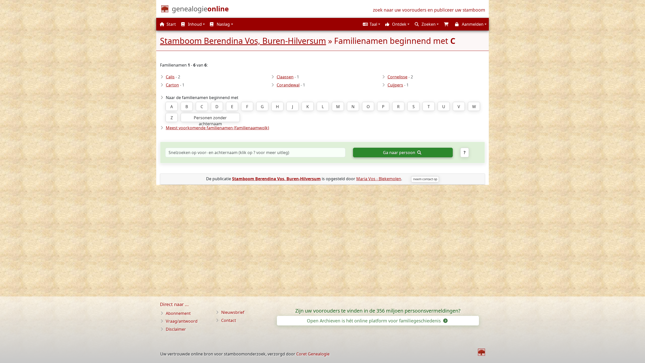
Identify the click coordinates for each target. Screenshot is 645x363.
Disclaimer (176, 329)
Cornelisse (397, 77)
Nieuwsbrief (232, 312)
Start (171, 24)
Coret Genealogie (313, 354)
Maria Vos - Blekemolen (378, 179)
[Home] (481, 352)
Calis (170, 77)
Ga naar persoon (399, 152)
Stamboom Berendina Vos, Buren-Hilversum (243, 40)
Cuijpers (395, 85)
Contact (228, 320)
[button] (371, 24)
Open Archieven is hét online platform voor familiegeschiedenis (374, 321)
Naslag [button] (223, 24)
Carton (172, 85)
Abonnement (178, 313)
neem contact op (425, 179)
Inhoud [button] (194, 24)
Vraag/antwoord (182, 321)
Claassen (285, 77)
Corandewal (288, 85)
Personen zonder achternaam (210, 118)
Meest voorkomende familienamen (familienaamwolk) (217, 128)
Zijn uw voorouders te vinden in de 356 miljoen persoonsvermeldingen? (378, 311)
